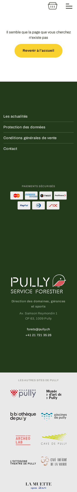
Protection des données (24, 127)
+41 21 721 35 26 (38, 335)
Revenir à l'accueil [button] (38, 50)
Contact (10, 149)
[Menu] (69, 6)
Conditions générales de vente (30, 138)
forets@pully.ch (38, 329)
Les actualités (15, 116)
